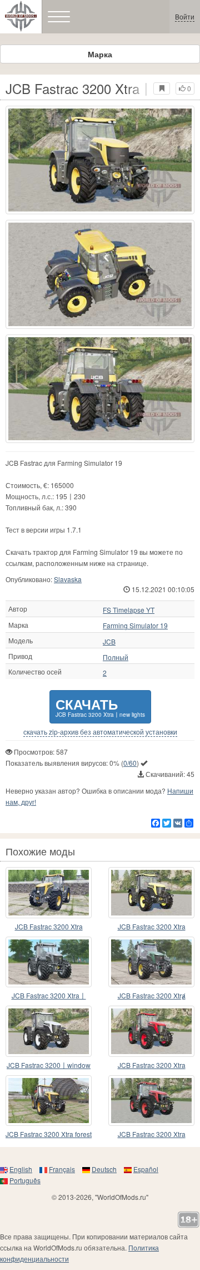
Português (25, 1180)
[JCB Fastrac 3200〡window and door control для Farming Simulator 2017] (49, 1031)
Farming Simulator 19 (135, 625)
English (20, 1169)
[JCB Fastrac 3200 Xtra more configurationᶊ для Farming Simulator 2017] (49, 892)
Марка (100, 54)
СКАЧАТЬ (100, 706)
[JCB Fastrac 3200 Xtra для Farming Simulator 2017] (151, 892)
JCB (109, 641)
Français (62, 1169)
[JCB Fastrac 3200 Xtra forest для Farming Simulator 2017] (49, 1100)
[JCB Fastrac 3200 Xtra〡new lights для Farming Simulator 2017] (100, 160)
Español (145, 1169)
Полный (115, 657)
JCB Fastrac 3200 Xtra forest (49, 1134)
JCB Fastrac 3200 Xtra (49, 926)
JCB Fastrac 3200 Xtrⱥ (152, 995)
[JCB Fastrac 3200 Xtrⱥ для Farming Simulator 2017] (151, 962)
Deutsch (104, 1169)
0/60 (130, 762)
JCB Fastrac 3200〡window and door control (49, 1065)
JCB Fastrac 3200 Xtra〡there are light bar (49, 996)
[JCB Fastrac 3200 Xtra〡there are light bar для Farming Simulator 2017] (49, 962)
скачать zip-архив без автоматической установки (100, 731)
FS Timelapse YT (128, 610)
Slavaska (68, 579)
